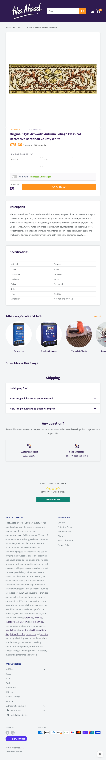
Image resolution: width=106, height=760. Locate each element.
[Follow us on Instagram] (13, 733)
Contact (61, 522)
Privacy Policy (64, 545)
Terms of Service (65, 540)
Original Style (17, 129)
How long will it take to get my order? (31, 398)
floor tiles (28, 617)
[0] (98, 11)
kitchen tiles (37, 621)
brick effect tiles (17, 634)
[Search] (82, 11)
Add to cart (61, 186)
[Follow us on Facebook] (7, 733)
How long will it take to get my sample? (32, 408)
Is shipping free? (19, 388)
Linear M (14, 160)
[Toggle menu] (44, 669)
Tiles (46, 160)
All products (18, 27)
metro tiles (31, 634)
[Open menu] (7, 11)
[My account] (92, 11)
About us (62, 536)
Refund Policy (64, 531)
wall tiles (38, 617)
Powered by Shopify (14, 751)
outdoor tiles (11, 621)
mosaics (44, 634)
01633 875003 (29, 455)
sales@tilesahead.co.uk (77, 455)
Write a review (53, 499)
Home (8, 27)
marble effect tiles (30, 629)
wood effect (11, 629)
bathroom (23, 621)
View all (97, 316)
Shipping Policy (65, 527)
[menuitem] (27, 669)
